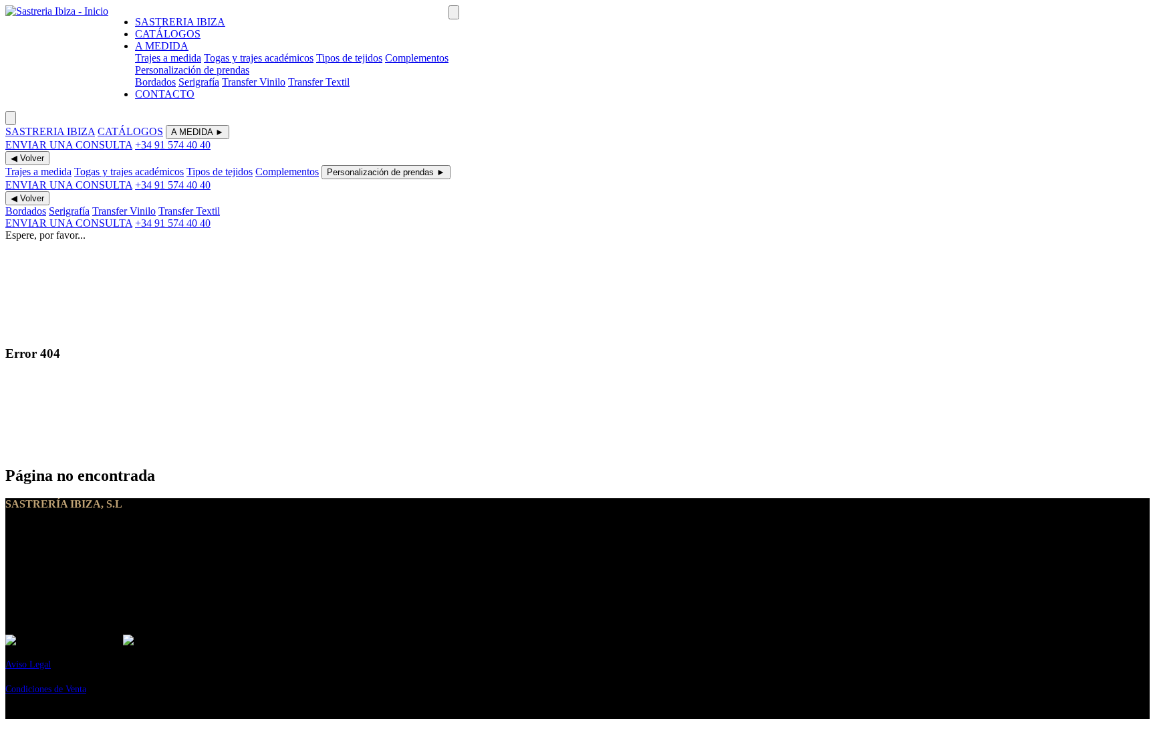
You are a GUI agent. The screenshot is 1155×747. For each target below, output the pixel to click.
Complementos (416, 58)
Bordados (155, 82)
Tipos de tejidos (349, 58)
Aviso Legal (28, 664)
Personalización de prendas (192, 70)
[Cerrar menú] (10, 118)
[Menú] (453, 12)
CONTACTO (165, 94)
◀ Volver (27, 158)
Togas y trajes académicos (258, 58)
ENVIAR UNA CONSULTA (68, 144)
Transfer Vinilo (253, 82)
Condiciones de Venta (45, 689)
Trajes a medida (168, 58)
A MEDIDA (161, 45)
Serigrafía (198, 82)
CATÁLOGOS (168, 33)
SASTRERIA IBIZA (180, 21)
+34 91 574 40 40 (173, 144)
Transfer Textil (319, 82)
